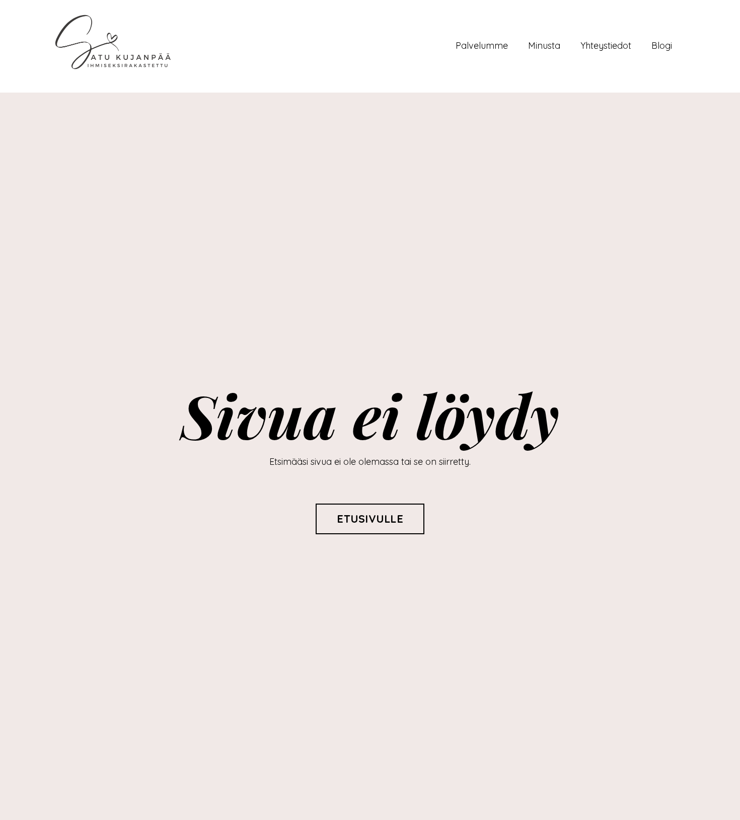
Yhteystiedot (605, 45)
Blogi (661, 45)
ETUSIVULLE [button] (370, 518)
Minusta (544, 45)
